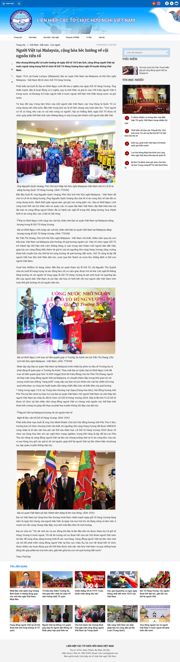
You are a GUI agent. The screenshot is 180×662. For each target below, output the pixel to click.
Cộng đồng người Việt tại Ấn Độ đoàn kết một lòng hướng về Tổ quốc (25, 628)
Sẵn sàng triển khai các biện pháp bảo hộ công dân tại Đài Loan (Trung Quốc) (121, 628)
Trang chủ (18, 37)
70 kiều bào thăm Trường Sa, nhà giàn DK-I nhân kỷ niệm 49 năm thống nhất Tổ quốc (56, 594)
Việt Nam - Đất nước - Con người (45, 45)
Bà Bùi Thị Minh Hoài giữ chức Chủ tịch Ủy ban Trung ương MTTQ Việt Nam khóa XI (146, 165)
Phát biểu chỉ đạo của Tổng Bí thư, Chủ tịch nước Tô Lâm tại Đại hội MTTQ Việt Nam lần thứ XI (145, 133)
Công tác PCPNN (72, 37)
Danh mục (10, 4)
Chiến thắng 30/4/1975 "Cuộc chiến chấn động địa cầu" (89, 592)
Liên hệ (101, 37)
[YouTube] (176, 3)
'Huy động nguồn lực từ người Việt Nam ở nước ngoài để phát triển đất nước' (154, 628)
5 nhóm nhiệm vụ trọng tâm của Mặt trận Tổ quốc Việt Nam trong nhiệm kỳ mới (146, 120)
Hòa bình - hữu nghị (51, 37)
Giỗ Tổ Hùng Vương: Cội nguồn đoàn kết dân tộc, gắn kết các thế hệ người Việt (154, 594)
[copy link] (12, 76)
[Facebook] (167, 3)
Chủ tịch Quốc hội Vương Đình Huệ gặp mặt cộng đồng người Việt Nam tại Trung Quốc (89, 628)
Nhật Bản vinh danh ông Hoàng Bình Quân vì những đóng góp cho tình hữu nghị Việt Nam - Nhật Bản (24, 595)
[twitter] (172, 3)
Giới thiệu (32, 37)
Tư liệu (90, 37)
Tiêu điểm (129, 59)
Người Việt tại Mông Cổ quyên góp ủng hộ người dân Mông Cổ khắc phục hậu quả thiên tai (57, 628)
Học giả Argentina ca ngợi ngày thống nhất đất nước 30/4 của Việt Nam (122, 594)
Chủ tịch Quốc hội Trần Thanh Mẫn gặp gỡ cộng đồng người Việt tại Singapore (154, 70)
